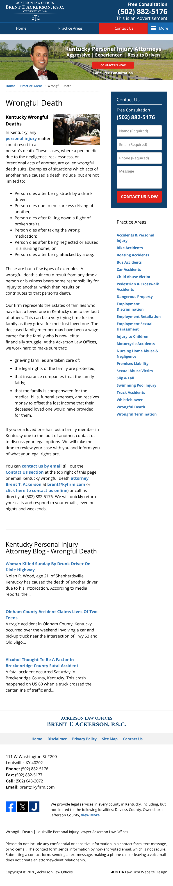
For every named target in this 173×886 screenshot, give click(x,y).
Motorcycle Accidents (136, 343)
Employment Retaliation (139, 316)
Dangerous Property (135, 296)
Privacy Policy (84, 738)
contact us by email (42, 466)
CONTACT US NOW (139, 196)
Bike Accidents (130, 247)
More (163, 28)
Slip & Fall (125, 378)
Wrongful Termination (137, 414)
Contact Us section (25, 472)
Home (21, 28)
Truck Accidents (131, 392)
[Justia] (34, 806)
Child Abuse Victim (133, 276)
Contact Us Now (113, 65)
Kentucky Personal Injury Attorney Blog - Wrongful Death (51, 547)
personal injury (22, 138)
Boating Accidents (133, 255)
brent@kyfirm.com (66, 484)
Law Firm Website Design (139, 871)
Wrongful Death (131, 406)
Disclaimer (57, 738)
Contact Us (124, 28)
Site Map (110, 738)
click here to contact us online (36, 490)
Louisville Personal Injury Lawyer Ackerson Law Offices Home (35, 11)
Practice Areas (70, 28)
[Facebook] (11, 806)
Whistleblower (130, 399)
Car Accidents (129, 269)
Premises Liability (132, 363)
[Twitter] (22, 806)
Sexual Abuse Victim (135, 370)
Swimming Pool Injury (136, 385)
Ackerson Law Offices (55, 871)
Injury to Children (132, 336)
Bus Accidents (129, 262)
